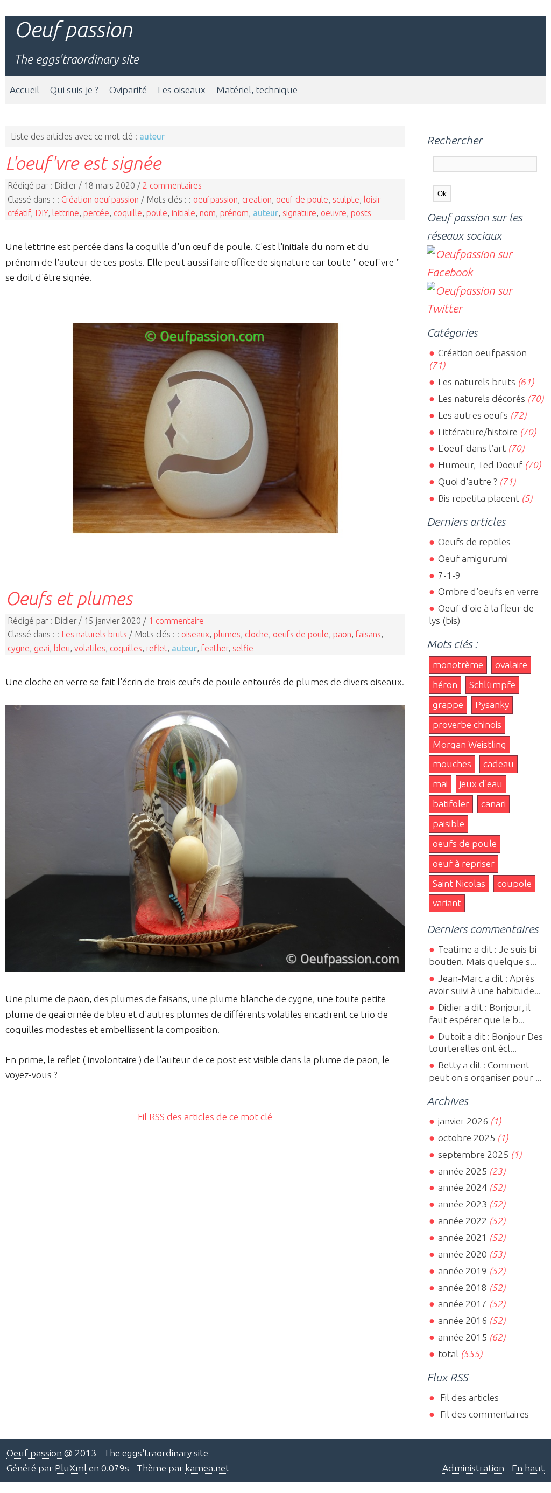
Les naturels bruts (94, 634)
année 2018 (462, 1287)
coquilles (126, 648)
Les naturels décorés (481, 398)
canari (493, 803)
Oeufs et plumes (68, 598)
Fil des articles (468, 1397)
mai (440, 784)
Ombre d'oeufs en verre (488, 591)
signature (299, 213)
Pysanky (492, 704)
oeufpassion (215, 199)
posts (361, 213)
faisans (368, 634)
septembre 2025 (473, 1154)
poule (156, 213)
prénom (234, 213)
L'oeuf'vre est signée (83, 162)
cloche (257, 634)
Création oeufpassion (100, 199)
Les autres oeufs (472, 415)
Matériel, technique (257, 90)
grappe (448, 704)
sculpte (346, 199)
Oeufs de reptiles (474, 542)
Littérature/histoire (477, 432)
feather (214, 648)
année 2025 (462, 1171)
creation (257, 199)
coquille (128, 213)
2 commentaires (172, 185)
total (449, 1354)
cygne (19, 648)
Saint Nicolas (459, 883)
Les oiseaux (182, 90)
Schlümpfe (492, 684)
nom (208, 213)
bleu (62, 648)
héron (445, 684)
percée (96, 213)
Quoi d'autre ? (467, 481)
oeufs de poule (301, 634)
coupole (514, 883)
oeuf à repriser (464, 863)
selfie (242, 648)
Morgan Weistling (469, 744)
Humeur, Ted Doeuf (480, 465)
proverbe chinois (467, 724)
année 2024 (462, 1187)
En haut (528, 1468)
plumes (227, 634)
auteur (265, 213)
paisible (448, 823)
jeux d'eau (481, 784)
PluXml (71, 1468)
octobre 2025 (466, 1138)
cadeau (498, 764)
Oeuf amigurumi (472, 558)
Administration (473, 1468)
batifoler (451, 803)
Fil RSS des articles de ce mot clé (205, 1117)
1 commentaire (176, 621)
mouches (452, 764)
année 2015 (462, 1337)
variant (447, 903)
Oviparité (128, 90)
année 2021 (462, 1237)
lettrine (65, 213)
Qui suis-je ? (74, 90)
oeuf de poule (302, 199)
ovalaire (511, 664)
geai (42, 648)
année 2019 (462, 1271)
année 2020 (462, 1254)
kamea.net (207, 1468)
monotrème (458, 664)
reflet (156, 648)
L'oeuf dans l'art (471, 448)
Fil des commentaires (483, 1414)
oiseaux (195, 634)
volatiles (89, 648)
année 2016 (462, 1320)
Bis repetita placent (478, 498)
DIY (41, 213)
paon (342, 634)
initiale (183, 213)
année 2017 (462, 1303)
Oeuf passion (73, 29)
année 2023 (462, 1204)
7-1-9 (449, 575)
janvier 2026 (463, 1121)
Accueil (24, 90)
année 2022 (462, 1221)
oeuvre (334, 213)
